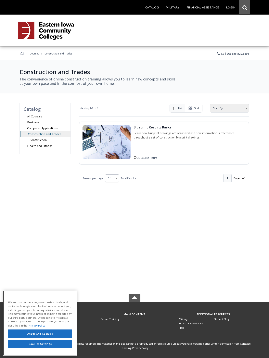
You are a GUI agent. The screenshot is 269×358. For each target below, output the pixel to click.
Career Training (109, 319)
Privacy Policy (140, 348)
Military (183, 319)
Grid (196, 108)
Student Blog (221, 319)
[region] (40, 323)
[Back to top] (134, 316)
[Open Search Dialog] (244, 7)
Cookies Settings (40, 344)
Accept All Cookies (40, 334)
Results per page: (93, 178)
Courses (34, 53)
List (180, 108)
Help (182, 327)
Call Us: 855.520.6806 (232, 53)
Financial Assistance (191, 323)
